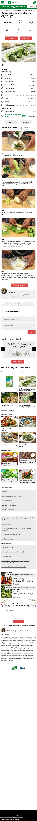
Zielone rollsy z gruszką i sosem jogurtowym (27, 389)
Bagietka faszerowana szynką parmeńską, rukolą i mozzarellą (16, 529)
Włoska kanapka (6, 524)
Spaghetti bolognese (7, 509)
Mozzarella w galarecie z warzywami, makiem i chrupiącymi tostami (15, 561)
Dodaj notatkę (20, 285)
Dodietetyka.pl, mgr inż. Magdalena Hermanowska (15, 17)
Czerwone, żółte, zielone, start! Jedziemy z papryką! (8, 464)
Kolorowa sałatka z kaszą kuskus (9, 429)
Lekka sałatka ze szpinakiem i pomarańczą (13, 567)
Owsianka (22, 429)
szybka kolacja (9, 303)
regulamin (18, 815)
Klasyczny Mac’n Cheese (8, 505)
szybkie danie (31, 305)
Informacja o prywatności (18, 817)
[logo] (13, 2)
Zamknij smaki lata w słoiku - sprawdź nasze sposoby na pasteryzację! (19, 575)
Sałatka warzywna (7, 405)
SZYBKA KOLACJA (5, 305)
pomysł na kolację (22, 305)
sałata (15, 303)
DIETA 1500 (30, 303)
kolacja (24, 303)
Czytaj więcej (16, 583)
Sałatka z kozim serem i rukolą (26, 445)
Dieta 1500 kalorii (17, 10)
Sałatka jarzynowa (6, 500)
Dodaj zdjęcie (17, 362)
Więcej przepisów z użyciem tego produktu (12, 371)
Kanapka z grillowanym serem (10, 534)
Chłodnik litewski (6, 556)
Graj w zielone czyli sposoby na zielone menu (8, 481)
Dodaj (32, 332)
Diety (9, 10)
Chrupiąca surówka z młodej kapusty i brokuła (27, 405)
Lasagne (4, 491)
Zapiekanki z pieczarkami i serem (11, 496)
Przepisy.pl (4, 10)
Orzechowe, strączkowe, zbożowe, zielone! (27, 462)
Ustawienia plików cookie (10, 819)
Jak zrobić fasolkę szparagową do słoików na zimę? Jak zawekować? (20, 588)
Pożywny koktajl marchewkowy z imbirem (14, 552)
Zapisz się (18, 622)
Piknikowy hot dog (7, 539)
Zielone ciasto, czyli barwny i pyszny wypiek (27, 481)
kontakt (18, 812)
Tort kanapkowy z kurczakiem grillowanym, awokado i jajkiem (17, 518)
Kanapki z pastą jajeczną (9, 445)
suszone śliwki (13, 305)
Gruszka (20, 303)
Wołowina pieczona (7, 547)
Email (10, 122)
